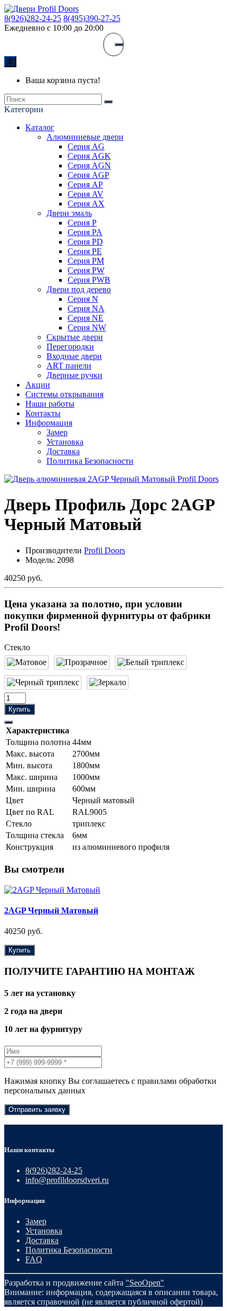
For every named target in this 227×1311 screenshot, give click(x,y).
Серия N (83, 298)
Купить (19, 709)
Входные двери (74, 356)
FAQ (33, 1259)
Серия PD (85, 241)
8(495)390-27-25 (91, 18)
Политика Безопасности (90, 460)
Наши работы (49, 403)
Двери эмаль (69, 213)
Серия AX (86, 203)
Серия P (82, 222)
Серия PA (85, 232)
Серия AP (85, 184)
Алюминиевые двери (85, 136)
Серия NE (85, 317)
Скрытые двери (74, 337)
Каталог (39, 127)
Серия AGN (89, 165)
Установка (64, 441)
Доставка (63, 451)
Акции (37, 384)
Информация (48, 422)
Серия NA (86, 308)
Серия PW (86, 270)
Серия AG (86, 146)
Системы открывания (64, 394)
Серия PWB (89, 279)
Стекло (17, 647)
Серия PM (86, 260)
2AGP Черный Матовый (51, 910)
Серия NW (87, 327)
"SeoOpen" (145, 1282)
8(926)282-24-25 (32, 18)
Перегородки (70, 346)
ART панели (68, 365)
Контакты (43, 413)
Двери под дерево (78, 289)
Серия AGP (88, 174)
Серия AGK (89, 155)
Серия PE (85, 251)
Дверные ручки (74, 375)
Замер (57, 432)
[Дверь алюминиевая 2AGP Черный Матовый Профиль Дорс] (111, 478)
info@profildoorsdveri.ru (67, 1179)
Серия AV (85, 194)
